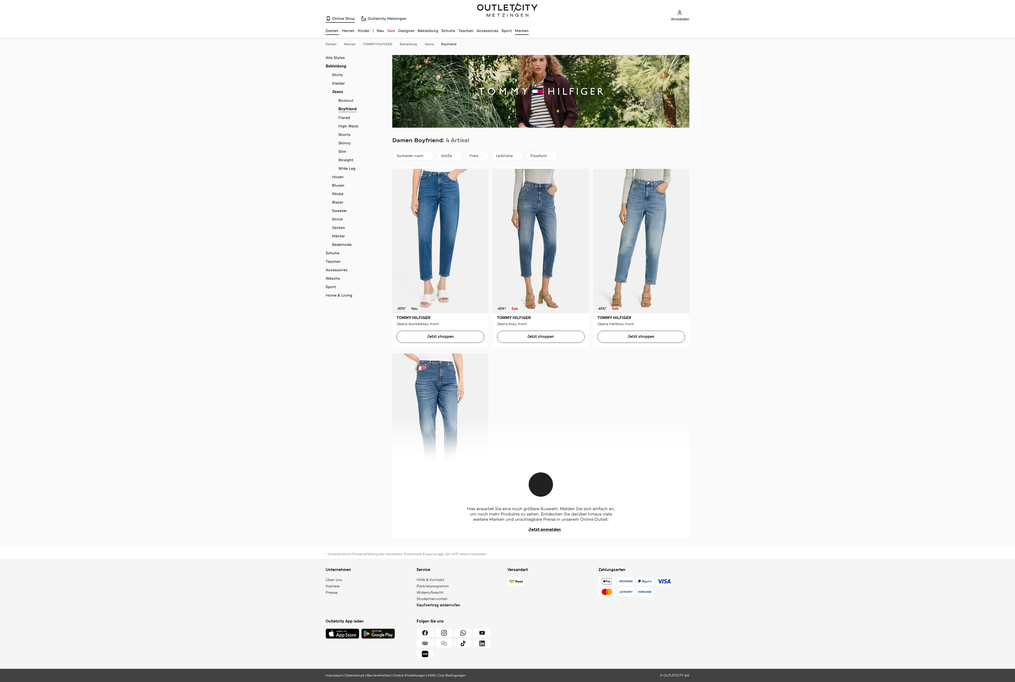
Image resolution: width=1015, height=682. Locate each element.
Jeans (429, 44)
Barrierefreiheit (379, 675)
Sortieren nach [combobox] (409, 156)
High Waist (348, 126)
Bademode (342, 244)
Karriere (333, 586)
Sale (391, 30)
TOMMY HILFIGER (377, 44)
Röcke (337, 193)
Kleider (338, 83)
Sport (506, 30)
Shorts (344, 134)
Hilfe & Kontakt (430, 579)
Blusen (338, 185)
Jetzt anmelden (544, 529)
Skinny (344, 143)
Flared (344, 117)
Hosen (338, 176)
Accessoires (487, 30)
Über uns (334, 579)
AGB (431, 675)
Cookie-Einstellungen (409, 675)
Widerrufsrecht (430, 592)
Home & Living (339, 295)
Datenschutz (355, 675)
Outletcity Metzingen (507, 10)
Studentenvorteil (432, 598)
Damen (331, 44)
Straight (345, 160)
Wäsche (333, 278)
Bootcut (345, 100)
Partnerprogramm (433, 586)
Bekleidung (428, 30)
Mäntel (338, 236)
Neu (380, 30)
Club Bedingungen (451, 675)
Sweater (339, 210)
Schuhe (448, 30)
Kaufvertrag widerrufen (438, 605)
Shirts (337, 74)
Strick (337, 219)
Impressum (334, 675)
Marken (522, 30)
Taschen (465, 30)
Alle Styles (335, 57)
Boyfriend (448, 44)
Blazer (337, 202)
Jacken (338, 227)
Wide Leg (347, 168)
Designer (406, 30)
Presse (332, 592)
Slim (342, 151)
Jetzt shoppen (440, 336)
